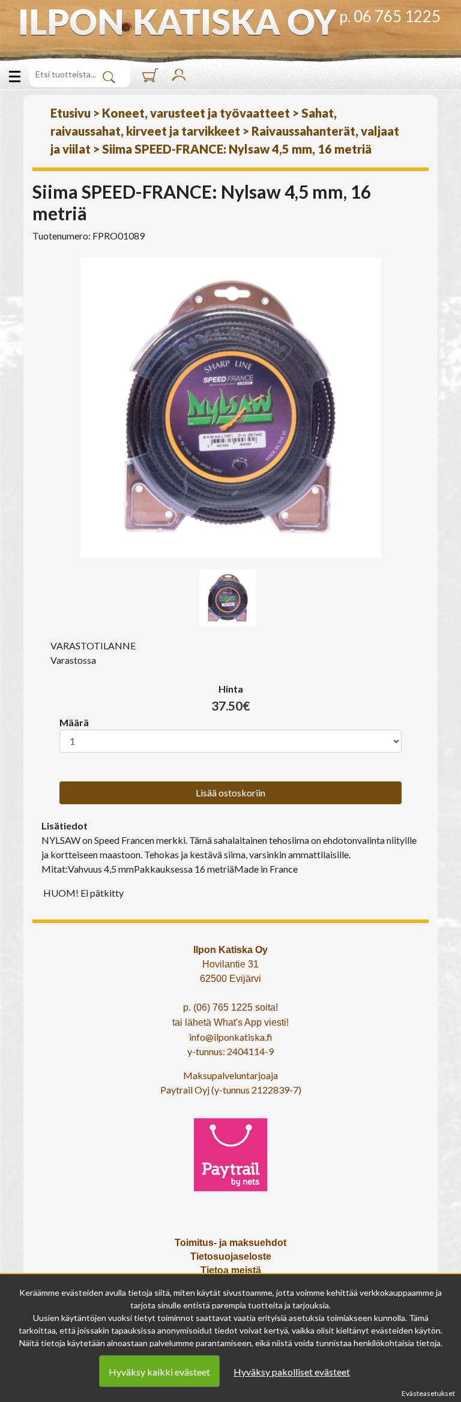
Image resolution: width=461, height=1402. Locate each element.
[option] (230, 407)
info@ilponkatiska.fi (231, 1036)
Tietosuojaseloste (230, 1256)
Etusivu (70, 113)
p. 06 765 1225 (390, 16)
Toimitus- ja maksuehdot (230, 1243)
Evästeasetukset (428, 1393)
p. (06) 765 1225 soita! (230, 1007)
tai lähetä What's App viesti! (230, 1022)
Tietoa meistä (230, 1270)
